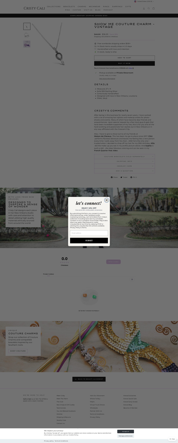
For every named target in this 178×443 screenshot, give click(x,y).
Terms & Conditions (61, 441)
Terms (84, 227)
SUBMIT (89, 240)
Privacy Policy (75, 227)
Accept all (125, 431)
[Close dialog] (106, 200)
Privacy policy (49, 441)
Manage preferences (125, 436)
